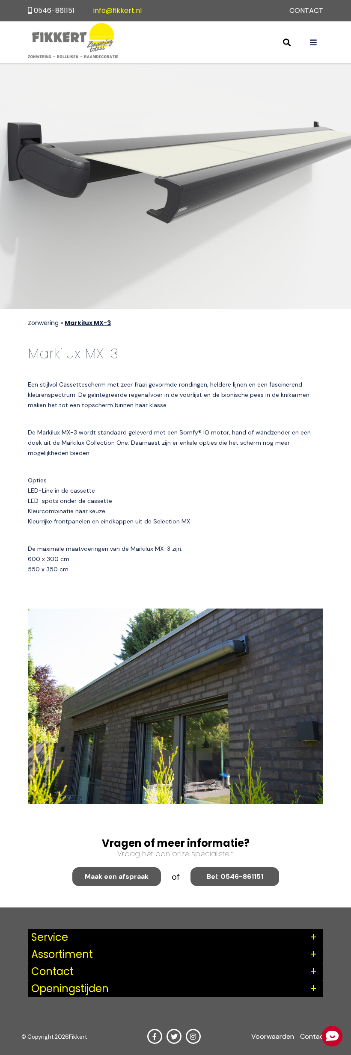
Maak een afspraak (117, 876)
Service (49, 937)
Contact (306, 10)
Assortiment (62, 954)
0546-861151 (54, 10)
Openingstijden (70, 988)
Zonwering (43, 323)
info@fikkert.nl (117, 10)
